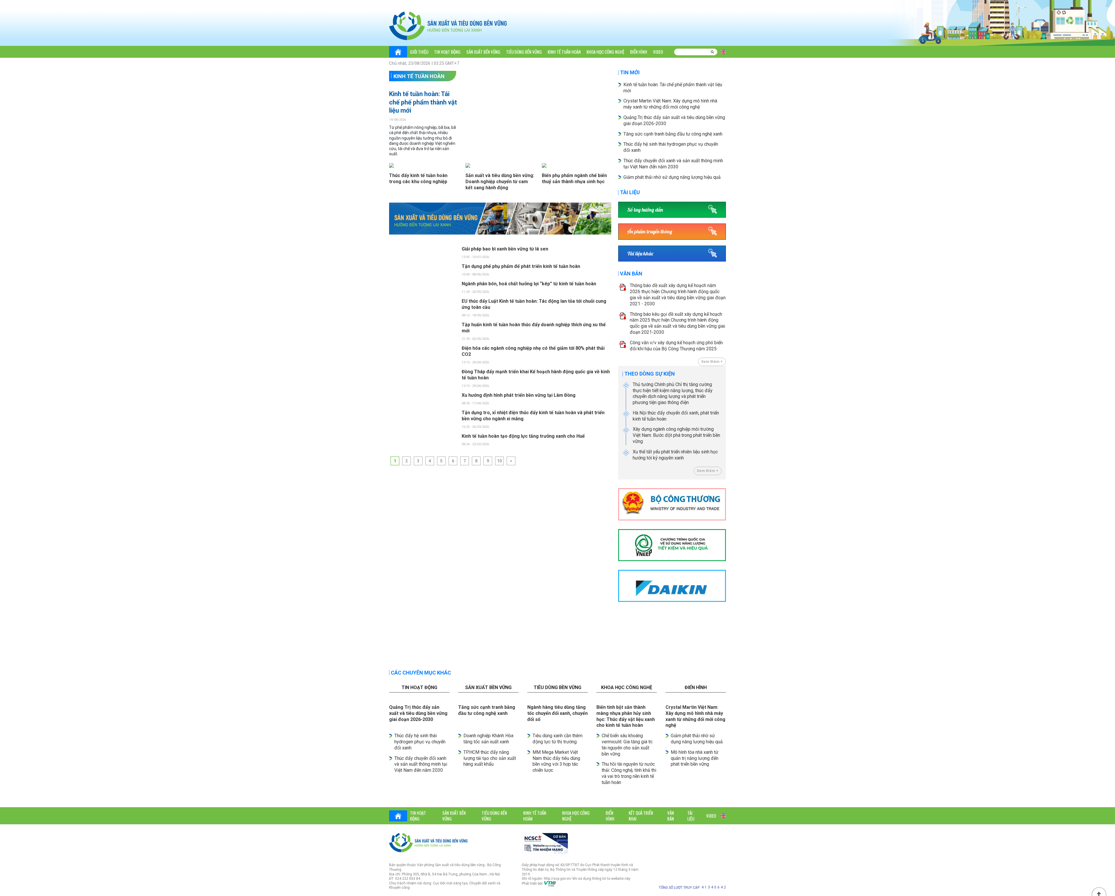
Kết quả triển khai (641, 816)
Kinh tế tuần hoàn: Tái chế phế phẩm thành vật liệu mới (423, 102)
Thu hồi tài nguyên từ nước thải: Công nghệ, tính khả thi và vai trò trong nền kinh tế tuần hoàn (629, 773)
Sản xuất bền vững (483, 51)
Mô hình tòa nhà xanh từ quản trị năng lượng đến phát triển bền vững (694, 758)
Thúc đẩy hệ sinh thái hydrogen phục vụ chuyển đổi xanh (419, 742)
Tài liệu (630, 192)
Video (658, 51)
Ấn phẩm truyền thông (649, 231)
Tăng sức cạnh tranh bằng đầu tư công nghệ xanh (673, 134)
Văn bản (631, 274)
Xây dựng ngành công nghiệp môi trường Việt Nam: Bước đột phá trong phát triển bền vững (676, 435)
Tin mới (630, 72)
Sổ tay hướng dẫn (645, 209)
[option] (500, 219)
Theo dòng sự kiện (649, 374)
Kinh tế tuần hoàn (564, 51)
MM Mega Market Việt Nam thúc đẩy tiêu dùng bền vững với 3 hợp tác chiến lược (556, 761)
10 (499, 461)
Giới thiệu (419, 51)
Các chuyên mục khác (421, 673)
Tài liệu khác (640, 253)
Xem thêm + (712, 361)
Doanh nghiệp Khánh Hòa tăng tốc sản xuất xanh (488, 738)
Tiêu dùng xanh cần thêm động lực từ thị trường (557, 738)
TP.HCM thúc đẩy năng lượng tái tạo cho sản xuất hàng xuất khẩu (489, 758)
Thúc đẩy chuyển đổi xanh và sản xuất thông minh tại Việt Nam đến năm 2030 (420, 764)
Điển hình (638, 51)
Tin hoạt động (447, 51)
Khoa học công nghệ (605, 51)
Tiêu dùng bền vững (524, 51)
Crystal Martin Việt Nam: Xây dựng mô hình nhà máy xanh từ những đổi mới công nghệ (670, 104)
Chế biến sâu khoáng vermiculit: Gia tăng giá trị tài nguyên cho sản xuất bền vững (627, 744)
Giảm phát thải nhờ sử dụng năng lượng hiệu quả (672, 177)
